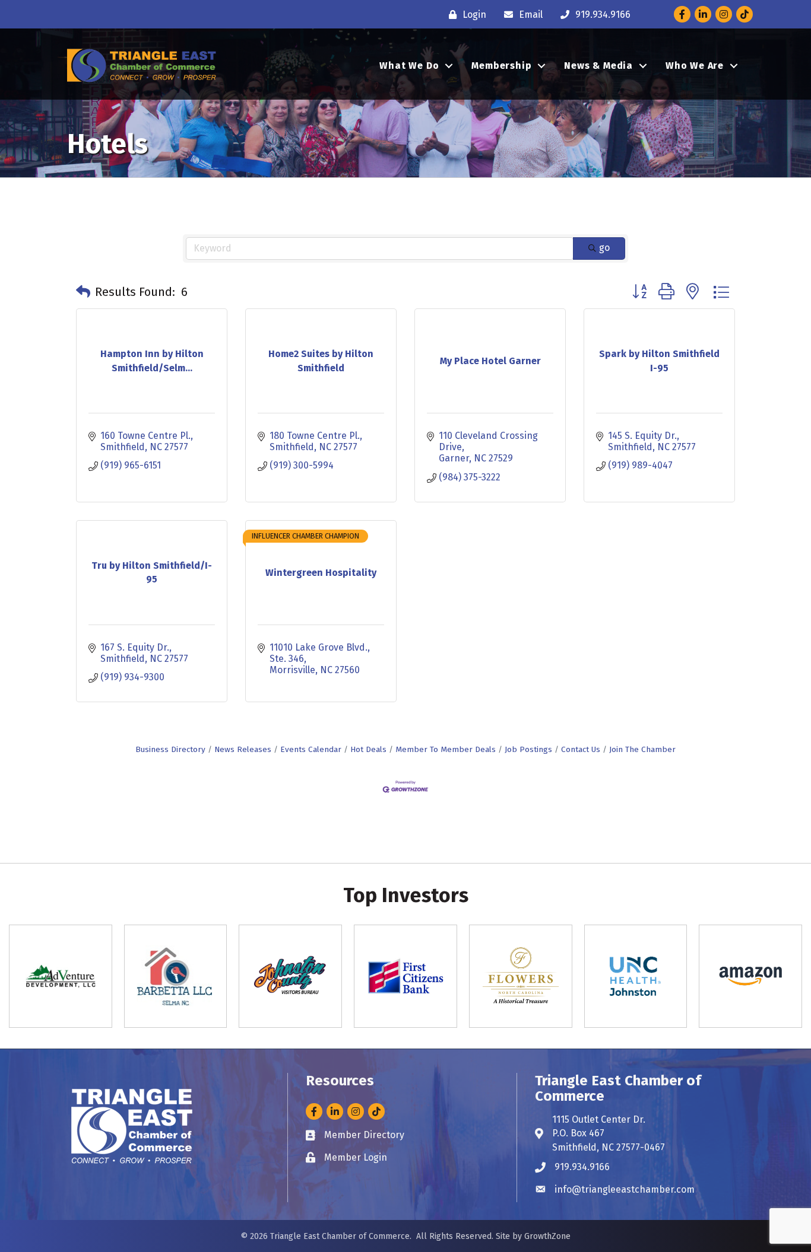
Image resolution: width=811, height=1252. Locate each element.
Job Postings (528, 749)
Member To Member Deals (445, 749)
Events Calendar (310, 749)
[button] (83, 291)
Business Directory (170, 749)
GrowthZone (547, 1236)
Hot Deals (368, 749)
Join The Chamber (642, 749)
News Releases (242, 749)
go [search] (604, 247)
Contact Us (580, 749)
